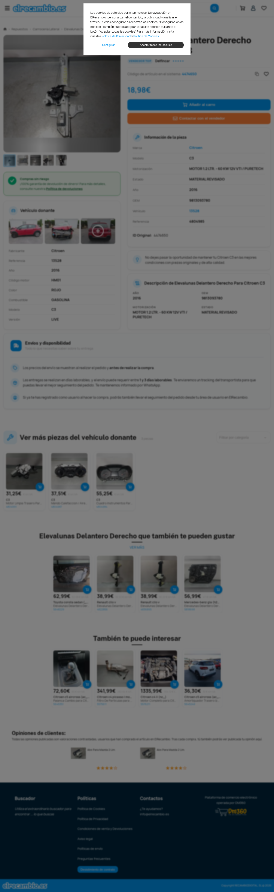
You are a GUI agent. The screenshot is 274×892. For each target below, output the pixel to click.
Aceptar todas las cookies (156, 45)
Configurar (108, 45)
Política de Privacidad (116, 36)
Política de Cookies (146, 36)
